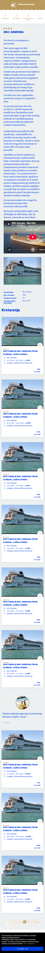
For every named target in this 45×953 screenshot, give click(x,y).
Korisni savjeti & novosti (28, 19)
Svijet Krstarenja (26, 5)
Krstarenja (5, 18)
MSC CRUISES (27, 292)
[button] (6, 271)
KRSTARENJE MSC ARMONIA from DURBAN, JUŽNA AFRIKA (20, 353)
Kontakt (40, 18)
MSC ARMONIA (12, 358)
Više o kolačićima (28, 944)
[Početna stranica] (13, 5)
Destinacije (16, 18)
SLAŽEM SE (22, 949)
